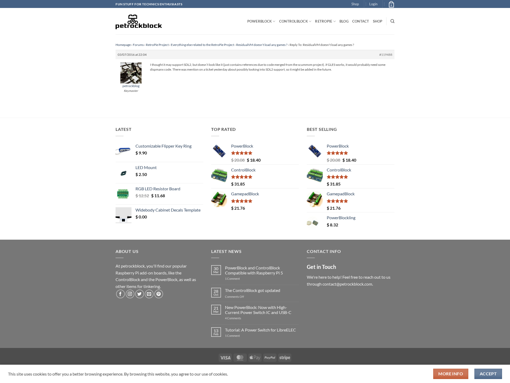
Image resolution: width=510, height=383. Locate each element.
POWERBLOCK (259, 21)
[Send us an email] (149, 294)
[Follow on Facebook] (120, 294)
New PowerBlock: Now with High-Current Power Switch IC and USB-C (258, 310)
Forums (138, 45)
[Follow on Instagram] (130, 294)
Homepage (123, 45)
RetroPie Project (157, 45)
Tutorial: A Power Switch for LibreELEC (260, 329)
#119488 (385, 55)
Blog (343, 21)
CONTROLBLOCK (293, 21)
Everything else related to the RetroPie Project (202, 45)
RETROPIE (323, 21)
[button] (373, 4)
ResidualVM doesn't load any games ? (261, 45)
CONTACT (360, 21)
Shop (355, 4)
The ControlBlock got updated (252, 290)
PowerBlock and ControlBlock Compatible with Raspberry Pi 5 (254, 270)
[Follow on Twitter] (139, 294)
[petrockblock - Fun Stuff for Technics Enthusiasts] (139, 21)
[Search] (392, 21)
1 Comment (241, 278)
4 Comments (241, 318)
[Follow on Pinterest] (158, 294)
